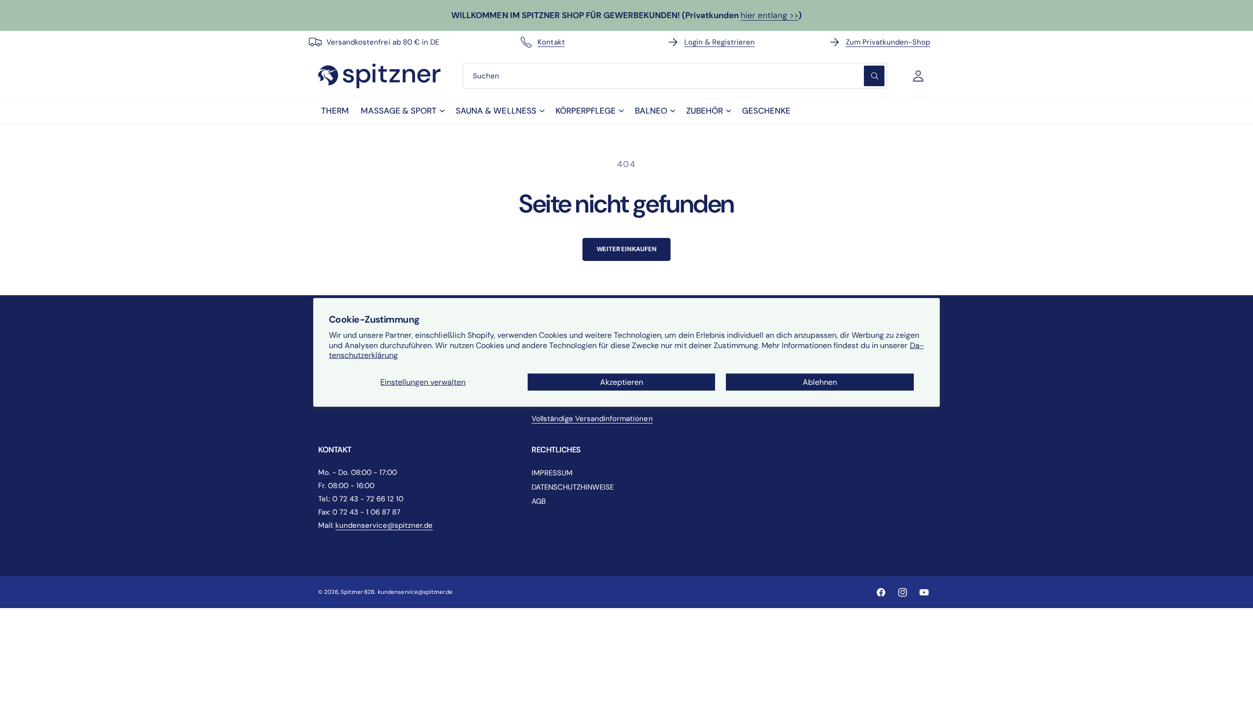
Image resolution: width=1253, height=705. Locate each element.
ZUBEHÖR (704, 110)
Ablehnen (820, 382)
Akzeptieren (621, 382)
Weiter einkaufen (627, 249)
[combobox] (675, 76)
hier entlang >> (769, 15)
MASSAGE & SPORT (399, 110)
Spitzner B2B (357, 592)
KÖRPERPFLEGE (586, 110)
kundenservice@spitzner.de (384, 525)
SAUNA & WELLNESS (496, 110)
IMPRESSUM (552, 473)
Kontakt (550, 42)
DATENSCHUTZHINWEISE (573, 487)
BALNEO (651, 110)
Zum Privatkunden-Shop (888, 42)
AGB (539, 501)
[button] (402, 110)
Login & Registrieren (719, 42)
